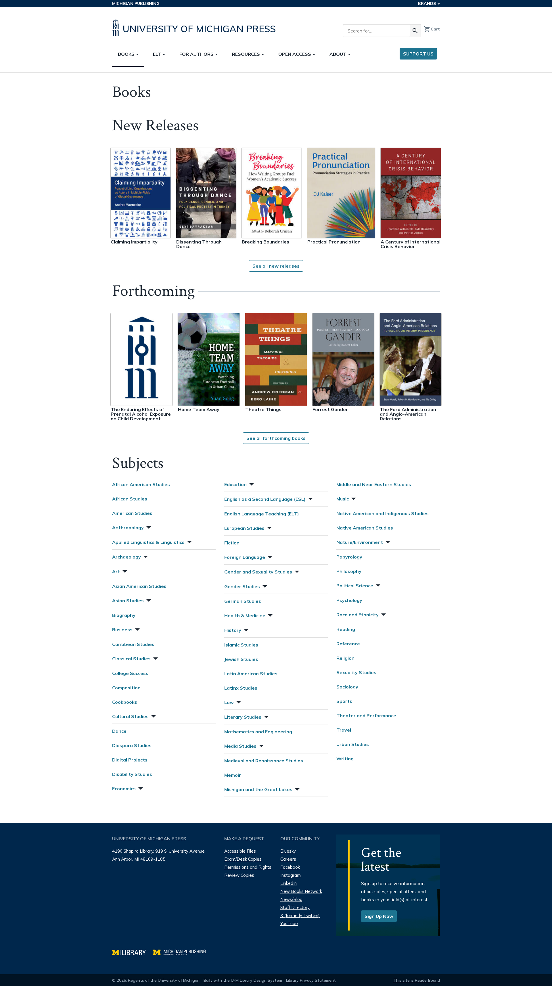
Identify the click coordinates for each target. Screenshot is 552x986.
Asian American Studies (139, 586)
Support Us (418, 54)
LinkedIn (288, 883)
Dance (119, 731)
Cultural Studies (130, 716)
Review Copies (239, 875)
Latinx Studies (240, 688)
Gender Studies (242, 586)
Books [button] (127, 54)
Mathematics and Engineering (258, 731)
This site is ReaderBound (416, 980)
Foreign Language (244, 557)
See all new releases (276, 266)
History (232, 630)
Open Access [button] (295, 54)
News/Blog (291, 899)
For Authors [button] (197, 54)
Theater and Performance (366, 715)
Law (229, 702)
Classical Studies (131, 658)
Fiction (231, 543)
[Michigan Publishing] (182, 951)
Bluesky (288, 851)
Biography (123, 615)
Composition (126, 687)
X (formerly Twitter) (300, 915)
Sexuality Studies (356, 672)
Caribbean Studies (133, 644)
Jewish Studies (241, 659)
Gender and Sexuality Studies (258, 572)
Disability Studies (132, 774)
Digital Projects (129, 760)
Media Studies (240, 746)
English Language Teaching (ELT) (261, 514)
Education (235, 484)
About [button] (338, 54)
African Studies (129, 499)
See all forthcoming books (276, 438)
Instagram (290, 875)
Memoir (232, 775)
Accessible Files (240, 851)
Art (116, 571)
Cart (432, 29)
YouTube (289, 923)
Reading (345, 629)
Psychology (349, 600)
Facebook (290, 867)
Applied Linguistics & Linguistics (148, 542)
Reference (348, 644)
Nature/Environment (359, 542)
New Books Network (301, 891)
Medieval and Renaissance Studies (263, 761)
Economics (124, 788)
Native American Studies (364, 528)
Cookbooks (124, 702)
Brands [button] (427, 3)
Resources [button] (246, 54)
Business (122, 629)
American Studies (132, 513)
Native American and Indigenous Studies (382, 513)
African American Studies (141, 484)
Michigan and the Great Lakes (258, 789)
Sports (344, 701)
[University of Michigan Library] (132, 951)
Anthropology (128, 527)
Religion (345, 658)
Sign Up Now (379, 916)
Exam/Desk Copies (243, 859)
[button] (148, 526)
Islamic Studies (241, 645)
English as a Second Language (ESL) (265, 499)
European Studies (244, 528)
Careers (288, 859)
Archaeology (126, 557)
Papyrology (349, 557)
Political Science (354, 585)
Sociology (347, 687)
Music (342, 499)
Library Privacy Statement (311, 980)
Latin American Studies (250, 673)
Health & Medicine (244, 615)
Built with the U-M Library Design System (243, 980)
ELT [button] (157, 54)
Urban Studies (352, 744)
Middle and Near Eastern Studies (373, 484)
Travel (343, 730)
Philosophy (348, 571)
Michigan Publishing (136, 3)
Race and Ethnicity (357, 614)
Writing (345, 758)
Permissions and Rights (247, 867)
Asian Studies (128, 600)
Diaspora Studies (132, 745)
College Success (130, 673)
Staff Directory (295, 907)
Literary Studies (242, 717)
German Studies (242, 601)
